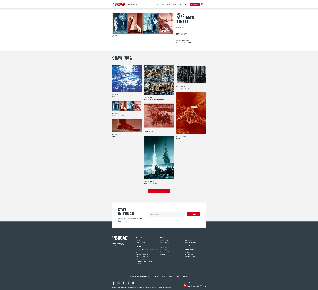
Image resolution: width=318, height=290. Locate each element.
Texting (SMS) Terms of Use (158, 287)
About (174, 4)
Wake (113, 96)
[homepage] (118, 4)
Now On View (188, 252)
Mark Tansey (180, 25)
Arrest (113, 136)
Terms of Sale (148, 287)
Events (168, 4)
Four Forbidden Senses (118, 115)
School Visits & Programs (166, 252)
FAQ (178, 276)
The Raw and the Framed (182, 88)
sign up (193, 214)
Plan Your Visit (164, 240)
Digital (156, 276)
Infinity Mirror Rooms (165, 242)
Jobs (163, 276)
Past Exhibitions (189, 254)
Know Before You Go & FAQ (167, 245)
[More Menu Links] (202, 4)
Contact (185, 276)
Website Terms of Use (139, 287)
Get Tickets (194, 4)
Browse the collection (159, 191)
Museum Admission (141, 242)
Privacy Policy (168, 287)
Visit (158, 4)
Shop (180, 4)
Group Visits (163, 249)
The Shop (162, 254)
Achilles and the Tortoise (150, 183)
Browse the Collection (190, 242)
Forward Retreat (148, 131)
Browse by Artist (189, 245)
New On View (188, 240)
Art (163, 4)
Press (170, 276)
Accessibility (163, 247)
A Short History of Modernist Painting (154, 99)
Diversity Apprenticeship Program (139, 276)
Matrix (178, 138)
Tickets (139, 237)
